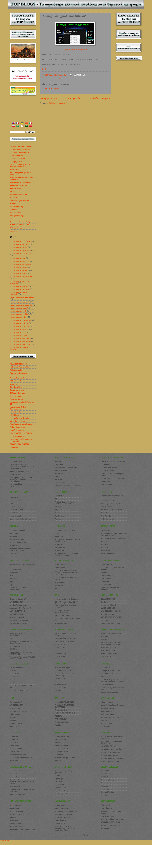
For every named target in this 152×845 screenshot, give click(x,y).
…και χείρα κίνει (16, 162)
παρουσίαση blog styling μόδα (20, 250)
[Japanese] (22, 126)
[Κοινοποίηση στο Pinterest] (84, 75)
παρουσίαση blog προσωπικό (20, 326)
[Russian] (14, 126)
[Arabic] (27, 126)
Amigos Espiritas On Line (19, 378)
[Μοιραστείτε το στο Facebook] (82, 75)
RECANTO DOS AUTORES (19, 444)
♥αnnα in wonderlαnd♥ (18, 516)
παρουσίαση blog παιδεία (19, 314)
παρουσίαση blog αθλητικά (19, 261)
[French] (18, 123)
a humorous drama (17, 219)
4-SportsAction (15, 213)
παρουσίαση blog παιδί (18, 311)
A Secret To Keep (16, 228)
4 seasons (13, 210)
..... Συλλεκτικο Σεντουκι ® (20, 149)
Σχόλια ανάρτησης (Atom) (58, 103)
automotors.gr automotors (19, 471)
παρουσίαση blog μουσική (19, 308)
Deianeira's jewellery (17, 390)
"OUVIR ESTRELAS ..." (18, 364)
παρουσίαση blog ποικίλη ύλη (58, 78)
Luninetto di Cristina (17, 421)
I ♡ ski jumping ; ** (17, 415)
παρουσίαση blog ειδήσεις (19, 273)
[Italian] (31, 123)
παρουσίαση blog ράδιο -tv (19, 329)
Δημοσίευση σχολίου (52, 88)
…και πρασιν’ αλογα (17, 159)
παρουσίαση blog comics (18, 247)
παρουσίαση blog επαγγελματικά (21, 276)
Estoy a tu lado (15, 396)
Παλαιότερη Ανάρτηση (100, 98)
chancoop (13, 384)
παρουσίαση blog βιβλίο (18, 267)
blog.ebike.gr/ (15, 474)
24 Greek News (15, 188)
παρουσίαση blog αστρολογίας (20, 264)
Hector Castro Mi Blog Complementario (18, 408)
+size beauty (14, 170)
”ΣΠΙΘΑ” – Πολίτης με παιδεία (21, 146)
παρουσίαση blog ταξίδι (18, 332)
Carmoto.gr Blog (16, 484)
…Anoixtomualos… (17, 156)
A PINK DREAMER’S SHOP (20, 225)
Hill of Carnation (16, 412)
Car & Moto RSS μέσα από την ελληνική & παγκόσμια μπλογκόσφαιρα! (21, 479)
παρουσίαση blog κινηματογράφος (22, 297)
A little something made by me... (22, 222)
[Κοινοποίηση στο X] (79, 75)
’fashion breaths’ (16, 501)
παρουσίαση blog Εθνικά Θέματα (21, 253)
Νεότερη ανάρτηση (48, 98)
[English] (14, 123)
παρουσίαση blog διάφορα (19, 270)
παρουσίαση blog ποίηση (18, 317)
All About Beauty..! (16, 507)
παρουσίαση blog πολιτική (19, 323)
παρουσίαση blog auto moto (19, 244)
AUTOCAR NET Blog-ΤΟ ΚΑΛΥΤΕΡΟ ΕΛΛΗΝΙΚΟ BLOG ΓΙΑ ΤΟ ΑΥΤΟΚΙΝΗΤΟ (22, 466)
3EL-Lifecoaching (16, 207)
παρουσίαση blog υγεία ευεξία (20, 338)
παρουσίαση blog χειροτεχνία (20, 344)
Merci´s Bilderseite (17, 430)
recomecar (14, 447)
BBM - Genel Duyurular (18, 381)
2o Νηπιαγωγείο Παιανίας (19, 201)
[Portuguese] (18, 126)
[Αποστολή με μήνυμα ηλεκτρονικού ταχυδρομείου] (75, 75)
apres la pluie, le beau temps (20, 519)
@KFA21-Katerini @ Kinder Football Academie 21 (20, 165)
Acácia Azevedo (16, 370)
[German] (22, 123)
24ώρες (13, 191)
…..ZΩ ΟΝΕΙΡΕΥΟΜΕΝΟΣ (19, 152)
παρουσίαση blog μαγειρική (19, 302)
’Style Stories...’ (15, 498)
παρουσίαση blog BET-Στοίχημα (21, 241)
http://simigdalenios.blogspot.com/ (75, 50)
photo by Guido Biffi (17, 436)
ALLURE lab (14, 513)
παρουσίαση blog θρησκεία (19, 289)
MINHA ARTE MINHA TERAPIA (21, 433)
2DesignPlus (14, 197)
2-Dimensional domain (18, 194)
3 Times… (13, 204)
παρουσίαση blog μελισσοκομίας (21, 305)
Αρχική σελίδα (74, 98)
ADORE (12, 504)
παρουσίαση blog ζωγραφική (20, 286)
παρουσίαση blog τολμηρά (19, 335)
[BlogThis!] (77, 75)
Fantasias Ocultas (16, 399)
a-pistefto (13, 231)
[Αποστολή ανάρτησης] (70, 75)
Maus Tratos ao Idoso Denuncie (21, 424)
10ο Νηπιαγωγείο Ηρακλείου (20, 182)
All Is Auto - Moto (16, 461)
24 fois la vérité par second (20, 185)
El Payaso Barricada (17, 393)
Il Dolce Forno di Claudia (19, 418)
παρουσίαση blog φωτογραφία (20, 341)
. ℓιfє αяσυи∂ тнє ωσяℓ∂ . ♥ (20, 367)
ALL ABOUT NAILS (16, 510)
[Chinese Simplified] (31, 126)
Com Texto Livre (16, 387)
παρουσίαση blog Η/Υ (17, 258)
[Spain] (27, 123)
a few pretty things (17, 216)
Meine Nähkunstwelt (17, 427)
